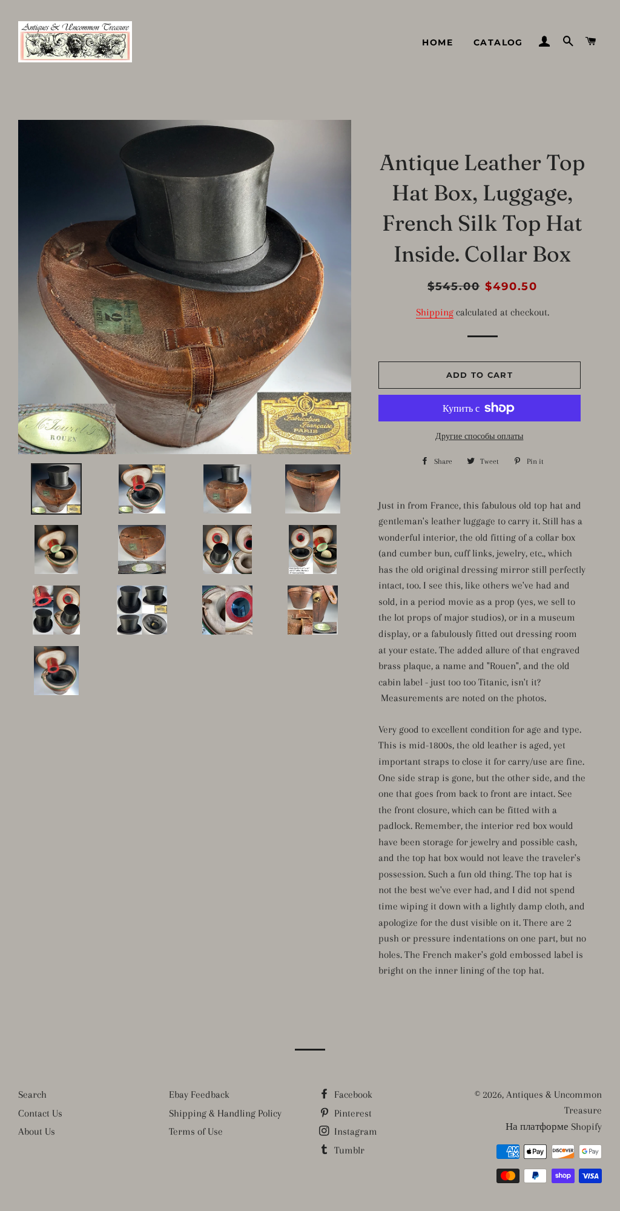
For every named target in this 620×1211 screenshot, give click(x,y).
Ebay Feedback (199, 1094)
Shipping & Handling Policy (225, 1113)
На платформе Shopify (554, 1126)
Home (437, 42)
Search (32, 1094)
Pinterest (352, 1113)
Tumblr (348, 1150)
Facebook (352, 1094)
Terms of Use (196, 1131)
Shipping (434, 312)
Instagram (354, 1131)
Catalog (498, 42)
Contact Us (40, 1113)
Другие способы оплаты (479, 436)
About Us (36, 1131)
